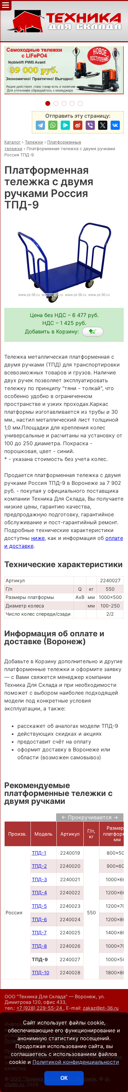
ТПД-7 (39, 932)
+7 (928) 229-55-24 (39, 1008)
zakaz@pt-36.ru (100, 1008)
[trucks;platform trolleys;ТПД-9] (92, 332)
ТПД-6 (39, 919)
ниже (38, 538)
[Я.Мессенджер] (65, 125)
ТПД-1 (39, 853)
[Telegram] (40, 125)
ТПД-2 (39, 866)
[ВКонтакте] (115, 125)
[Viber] (90, 125)
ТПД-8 (39, 946)
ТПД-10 (40, 972)
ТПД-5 (39, 906)
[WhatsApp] (52, 125)
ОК (64, 1078)
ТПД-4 (39, 892)
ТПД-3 (39, 879)
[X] (102, 125)
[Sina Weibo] (77, 125)
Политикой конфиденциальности (75, 1062)
